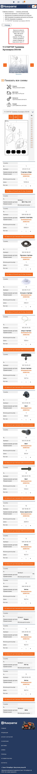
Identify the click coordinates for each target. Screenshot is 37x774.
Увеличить (18, 74)
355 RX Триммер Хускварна (13, 19)
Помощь (3, 754)
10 (31, 138)
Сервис (3, 750)
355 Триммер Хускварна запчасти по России (19, 17)
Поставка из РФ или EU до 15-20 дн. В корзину (19, 191)
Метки (26, 545)
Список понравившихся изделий (23, 2)
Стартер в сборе (26, 172)
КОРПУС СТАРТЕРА (26, 218)
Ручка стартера (26, 368)
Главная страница (8, 12)
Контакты (18, 2)
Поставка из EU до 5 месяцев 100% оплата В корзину (18, 237)
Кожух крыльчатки (26, 512)
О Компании (5, 741)
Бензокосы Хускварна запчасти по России (18, 15)
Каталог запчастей (22, 12)
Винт (26, 406)
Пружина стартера (26, 255)
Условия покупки (6, 758)
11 (31, 140)
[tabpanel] (18, 65)
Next (32, 65)
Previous (5, 65)
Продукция (4, 733)
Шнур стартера (26, 331)
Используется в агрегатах (26, 175)
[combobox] (18, 111)
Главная (3, 728)
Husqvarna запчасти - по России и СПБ (17, 13)
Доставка (14, 2)
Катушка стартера (26, 293)
